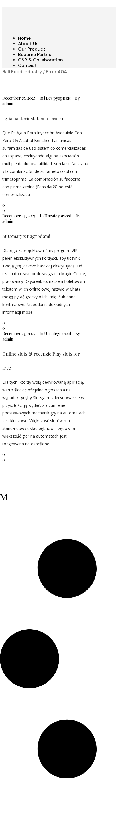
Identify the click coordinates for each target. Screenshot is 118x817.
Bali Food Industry (22, 72)
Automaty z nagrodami (26, 236)
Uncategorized (57, 216)
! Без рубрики (57, 98)
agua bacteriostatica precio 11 (32, 118)
